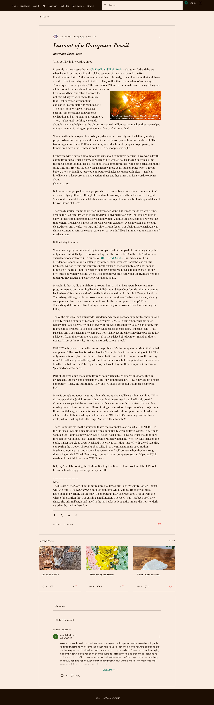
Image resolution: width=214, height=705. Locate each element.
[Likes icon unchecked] (62, 676)
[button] (200, 3)
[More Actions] (159, 636)
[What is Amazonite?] (154, 558)
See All (172, 540)
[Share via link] (76, 515)
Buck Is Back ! (50, 574)
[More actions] (159, 36)
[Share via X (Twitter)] (61, 515)
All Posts (44, 16)
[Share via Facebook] (54, 515)
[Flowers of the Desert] (107, 558)
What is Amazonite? (148, 574)
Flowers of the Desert (102, 574)
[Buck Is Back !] (60, 558)
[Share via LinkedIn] (68, 515)
